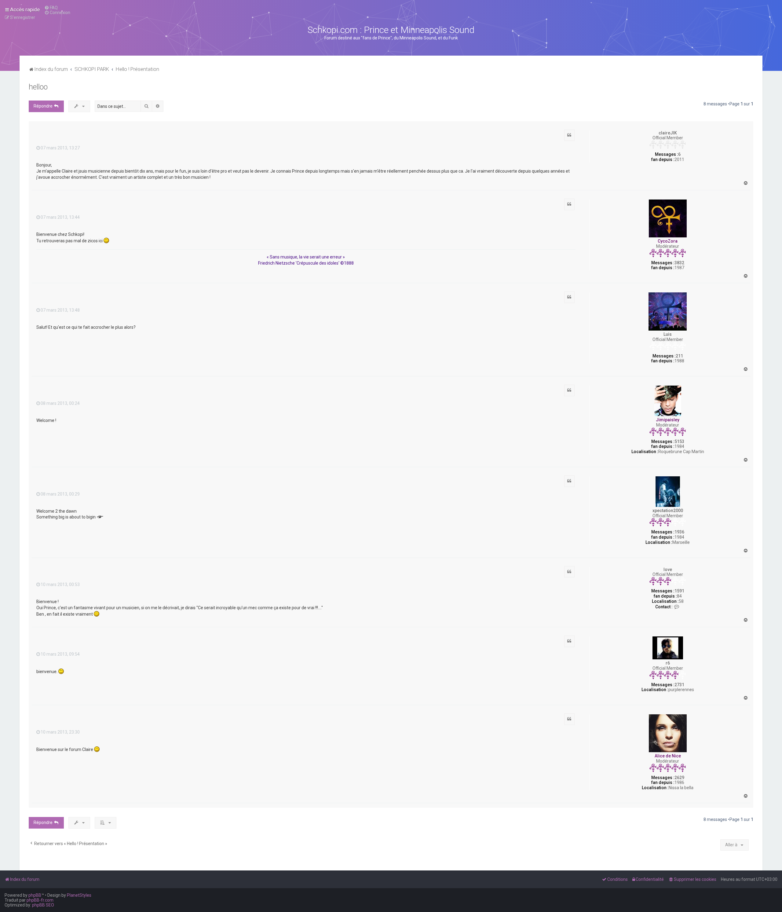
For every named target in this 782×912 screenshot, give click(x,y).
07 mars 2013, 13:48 (60, 310)
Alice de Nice (668, 755)
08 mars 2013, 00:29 (60, 494)
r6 (668, 663)
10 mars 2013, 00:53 (60, 584)
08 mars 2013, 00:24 (60, 403)
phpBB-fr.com (40, 900)
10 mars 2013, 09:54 (60, 654)
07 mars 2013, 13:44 (60, 217)
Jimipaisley (667, 419)
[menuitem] (51, 7)
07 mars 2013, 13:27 (60, 147)
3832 (679, 262)
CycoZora (668, 241)
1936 (679, 531)
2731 (679, 684)
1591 (679, 590)
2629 (679, 777)
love (667, 569)
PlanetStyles (79, 895)
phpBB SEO (43, 905)
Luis (667, 334)
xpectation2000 (667, 510)
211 (679, 355)
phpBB (34, 895)
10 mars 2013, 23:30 (60, 732)
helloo (38, 86)
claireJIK (668, 132)
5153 (679, 441)
